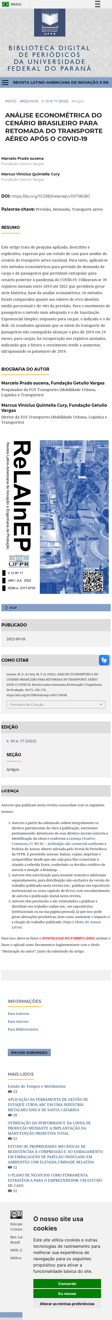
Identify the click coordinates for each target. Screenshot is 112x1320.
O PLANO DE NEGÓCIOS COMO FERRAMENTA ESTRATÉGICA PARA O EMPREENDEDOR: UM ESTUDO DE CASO (55, 1180)
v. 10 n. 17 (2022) (54, 101)
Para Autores (18, 1021)
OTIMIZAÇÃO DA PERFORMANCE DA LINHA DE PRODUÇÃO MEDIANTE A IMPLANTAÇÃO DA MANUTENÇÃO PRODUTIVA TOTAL (49, 1128)
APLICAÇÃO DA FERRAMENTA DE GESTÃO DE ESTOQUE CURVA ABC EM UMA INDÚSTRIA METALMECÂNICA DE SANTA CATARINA (48, 1104)
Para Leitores (18, 1013)
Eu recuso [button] (67, 1293)
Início (10, 101)
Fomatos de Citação (27, 704)
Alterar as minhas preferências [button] (67, 1303)
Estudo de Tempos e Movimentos (37, 1086)
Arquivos (29, 101)
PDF (12, 608)
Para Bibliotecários (23, 1029)
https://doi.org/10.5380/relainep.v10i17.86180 (50, 196)
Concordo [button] (67, 1283)
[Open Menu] (5, 82)
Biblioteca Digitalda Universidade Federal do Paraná (50, 58)
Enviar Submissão (29, 1052)
